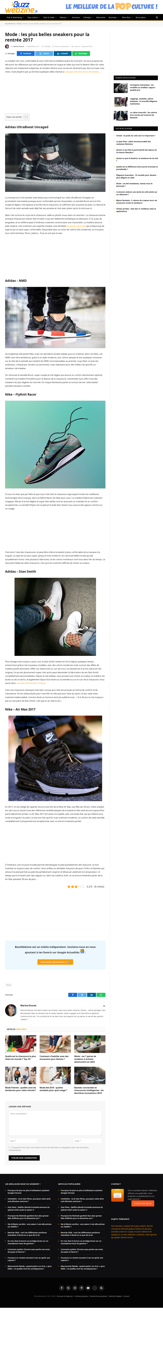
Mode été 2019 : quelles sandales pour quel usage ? (53, 1089)
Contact (126, 1296)
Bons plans (141, 17)
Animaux (76, 17)
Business (113, 17)
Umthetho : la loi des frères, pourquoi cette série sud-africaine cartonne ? (29, 1200)
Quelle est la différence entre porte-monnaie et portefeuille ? (137, 167)
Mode (19, 23)
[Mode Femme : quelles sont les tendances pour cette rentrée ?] (20, 1075)
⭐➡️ (55, 962)
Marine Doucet (18, 46)
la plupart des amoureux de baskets (81, 71)
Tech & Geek (48, 17)
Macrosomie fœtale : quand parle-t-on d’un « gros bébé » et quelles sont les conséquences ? (30, 1267)
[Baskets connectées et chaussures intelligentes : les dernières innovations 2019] (89, 1075)
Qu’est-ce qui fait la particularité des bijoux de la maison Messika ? (136, 151)
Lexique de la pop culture (134, 1226)
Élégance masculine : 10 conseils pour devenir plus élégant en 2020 (136, 176)
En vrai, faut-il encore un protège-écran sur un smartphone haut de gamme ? (28, 1242)
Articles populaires (82, 1296)
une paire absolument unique (30, 683)
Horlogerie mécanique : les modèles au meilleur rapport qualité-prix (142, 87)
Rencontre (100, 17)
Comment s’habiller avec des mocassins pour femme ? (54, 1057)
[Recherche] (156, 17)
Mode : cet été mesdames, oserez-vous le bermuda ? (134, 184)
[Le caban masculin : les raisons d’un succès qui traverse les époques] (121, 116)
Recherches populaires (98, 1296)
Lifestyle (87, 17)
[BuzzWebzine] (21, 7)
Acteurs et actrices (143, 1228)
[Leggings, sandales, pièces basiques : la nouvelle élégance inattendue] (121, 102)
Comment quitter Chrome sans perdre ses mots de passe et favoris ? (29, 1250)
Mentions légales (115, 1296)
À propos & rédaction (65, 1296)
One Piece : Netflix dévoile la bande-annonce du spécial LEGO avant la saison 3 (29, 1208)
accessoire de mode (76, 225)
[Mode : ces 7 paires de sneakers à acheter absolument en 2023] (89, 1044)
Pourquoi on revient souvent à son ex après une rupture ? (29, 1259)
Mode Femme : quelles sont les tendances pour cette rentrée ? (20, 1089)
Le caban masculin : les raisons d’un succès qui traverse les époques (143, 115)
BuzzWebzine (10, 23)
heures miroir (126, 1237)
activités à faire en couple (122, 1231)
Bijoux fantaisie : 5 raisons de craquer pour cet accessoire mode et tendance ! (136, 201)
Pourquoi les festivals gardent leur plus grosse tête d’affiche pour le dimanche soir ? (28, 1217)
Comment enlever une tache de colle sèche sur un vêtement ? (136, 193)
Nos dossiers (116, 1226)
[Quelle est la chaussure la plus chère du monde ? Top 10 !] (20, 1044)
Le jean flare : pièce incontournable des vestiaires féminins (133, 142)
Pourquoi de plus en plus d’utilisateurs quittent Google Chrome (28, 1191)
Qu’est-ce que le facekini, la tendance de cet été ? (137, 159)
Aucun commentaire (62, 46)
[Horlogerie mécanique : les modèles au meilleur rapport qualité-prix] (121, 88)
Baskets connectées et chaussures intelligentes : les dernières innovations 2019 (89, 1090)
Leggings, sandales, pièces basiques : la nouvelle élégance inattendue (143, 101)
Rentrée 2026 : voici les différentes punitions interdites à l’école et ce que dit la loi (27, 1233)
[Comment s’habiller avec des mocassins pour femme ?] (55, 1044)
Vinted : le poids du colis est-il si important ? (135, 135)
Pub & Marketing (14, 17)
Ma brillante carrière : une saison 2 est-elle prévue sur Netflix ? (29, 1225)
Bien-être (126, 17)
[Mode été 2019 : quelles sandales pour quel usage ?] (55, 1075)
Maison (63, 17)
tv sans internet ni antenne (132, 1234)
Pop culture (33, 17)
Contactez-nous (142, 1203)
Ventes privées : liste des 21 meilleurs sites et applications (136, 210)
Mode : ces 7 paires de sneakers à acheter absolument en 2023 (85, 1059)
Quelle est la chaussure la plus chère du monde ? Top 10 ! (20, 1057)
